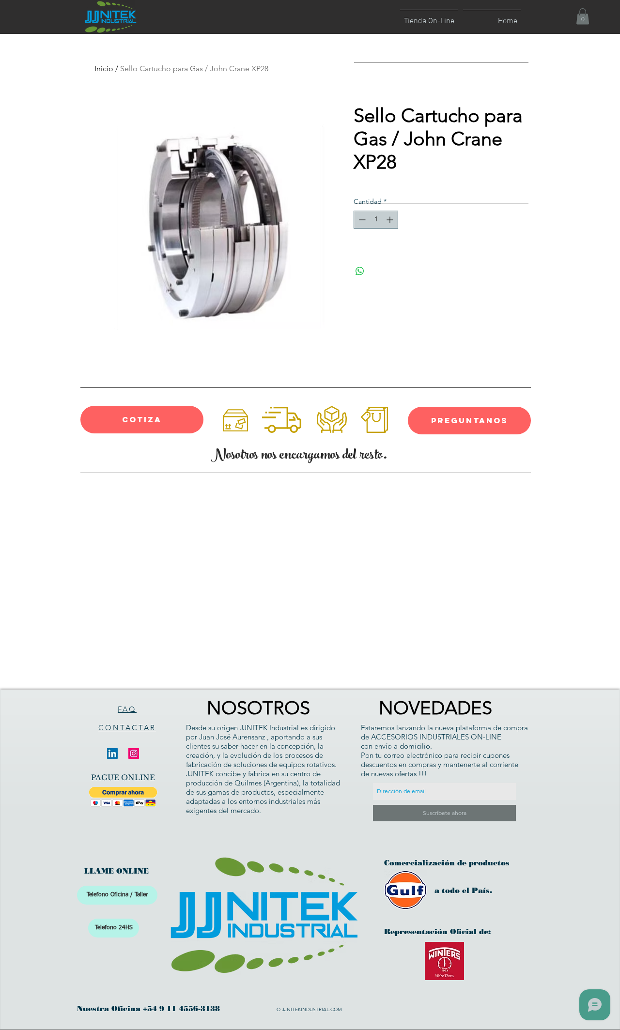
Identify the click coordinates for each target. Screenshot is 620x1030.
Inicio (103, 68)
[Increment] (391, 219)
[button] (582, 16)
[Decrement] (361, 219)
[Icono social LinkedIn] (112, 753)
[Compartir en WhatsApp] (360, 271)
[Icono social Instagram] (133, 753)
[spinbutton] (376, 219)
